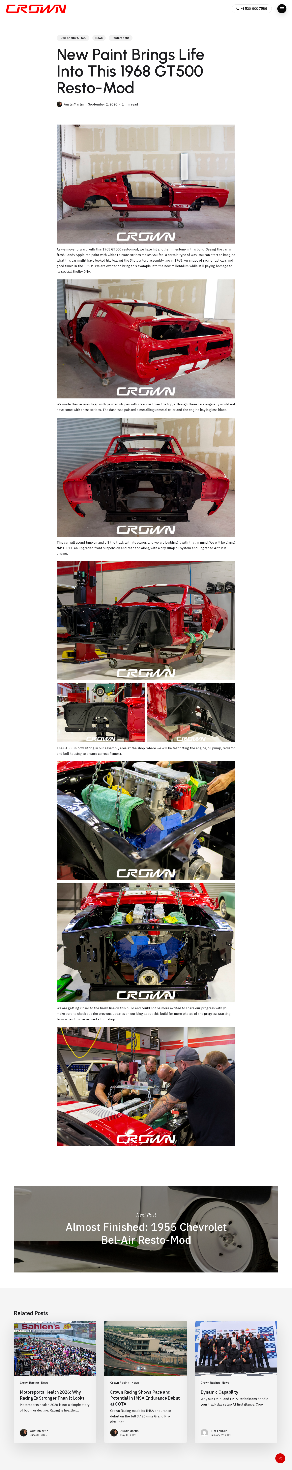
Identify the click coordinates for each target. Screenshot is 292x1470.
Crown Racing (29, 1382)
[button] (281, 9)
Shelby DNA (81, 271)
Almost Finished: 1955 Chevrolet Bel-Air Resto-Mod (146, 1229)
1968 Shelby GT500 (73, 37)
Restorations (121, 37)
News (99, 37)
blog (139, 1013)
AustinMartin (74, 104)
